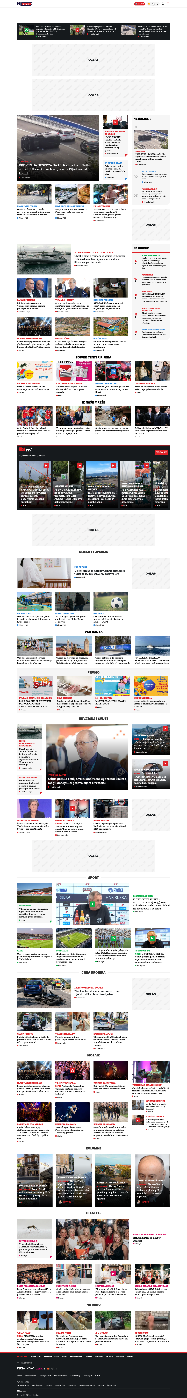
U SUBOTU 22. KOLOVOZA (105, 1124)
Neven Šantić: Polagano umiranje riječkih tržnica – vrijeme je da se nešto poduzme (34, 1194)
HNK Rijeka (42, 36)
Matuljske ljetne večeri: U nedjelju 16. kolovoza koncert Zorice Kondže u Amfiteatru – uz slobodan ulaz (150, 1091)
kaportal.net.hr (60, 1385)
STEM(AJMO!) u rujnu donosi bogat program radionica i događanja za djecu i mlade (108, 306)
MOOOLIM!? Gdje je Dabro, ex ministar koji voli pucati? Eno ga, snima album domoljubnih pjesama (69, 827)
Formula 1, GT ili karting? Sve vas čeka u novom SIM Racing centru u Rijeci (112, 389)
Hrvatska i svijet (94, 34)
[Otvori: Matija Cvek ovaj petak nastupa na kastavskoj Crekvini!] (138, 1105)
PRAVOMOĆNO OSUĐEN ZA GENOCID (115, 133)
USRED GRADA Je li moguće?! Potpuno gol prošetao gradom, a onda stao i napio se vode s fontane (152, 1339)
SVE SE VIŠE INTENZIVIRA (28, 820)
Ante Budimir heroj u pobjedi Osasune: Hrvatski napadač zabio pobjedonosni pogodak (34, 431)
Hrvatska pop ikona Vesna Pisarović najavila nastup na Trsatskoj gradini (69, 1130)
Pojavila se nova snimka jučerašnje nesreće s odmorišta (71, 1038)
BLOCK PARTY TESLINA (27, 206)
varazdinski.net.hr (37, 1385)
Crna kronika (144, 36)
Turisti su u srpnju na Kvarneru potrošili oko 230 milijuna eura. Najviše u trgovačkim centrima (72, 660)
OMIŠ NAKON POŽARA (144, 735)
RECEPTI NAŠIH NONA (104, 1286)
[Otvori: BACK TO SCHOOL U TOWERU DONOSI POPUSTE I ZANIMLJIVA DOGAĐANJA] (36, 686)
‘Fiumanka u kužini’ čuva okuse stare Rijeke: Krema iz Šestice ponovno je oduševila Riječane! (111, 1292)
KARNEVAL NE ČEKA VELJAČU (30, 1124)
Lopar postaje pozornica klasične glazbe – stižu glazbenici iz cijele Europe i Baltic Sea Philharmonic (33, 344)
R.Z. (22, 1202)
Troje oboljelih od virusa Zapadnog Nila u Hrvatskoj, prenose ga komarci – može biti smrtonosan (33, 1248)
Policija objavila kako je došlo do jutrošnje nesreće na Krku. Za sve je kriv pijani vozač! (34, 1040)
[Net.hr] (21, 1368)
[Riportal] (24, 4)
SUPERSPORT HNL (142, 950)
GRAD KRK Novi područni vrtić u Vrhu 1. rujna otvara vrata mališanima (110, 344)
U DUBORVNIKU (141, 1332)
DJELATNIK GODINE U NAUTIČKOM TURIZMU (132, 485)
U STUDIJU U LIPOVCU (64, 820)
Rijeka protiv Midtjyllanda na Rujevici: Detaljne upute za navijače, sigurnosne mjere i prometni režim (71, 957)
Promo (21, 393)
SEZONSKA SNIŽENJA (143, 698)
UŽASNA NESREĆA (25, 1033)
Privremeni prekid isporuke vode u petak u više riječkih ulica (115, 170)
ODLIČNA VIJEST (101, 338)
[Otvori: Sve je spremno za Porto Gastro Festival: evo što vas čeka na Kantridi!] (72, 194)
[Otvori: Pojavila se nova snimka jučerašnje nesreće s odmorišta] (72, 1021)
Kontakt (97, 1376)
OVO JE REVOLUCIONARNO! (147, 769)
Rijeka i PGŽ (111, 177)
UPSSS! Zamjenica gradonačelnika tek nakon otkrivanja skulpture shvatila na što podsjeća (33, 1340)
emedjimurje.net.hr (23, 1385)
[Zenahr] (40, 1368)
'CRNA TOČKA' (25, 161)
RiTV (24, 505)
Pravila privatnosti (45, 1376)
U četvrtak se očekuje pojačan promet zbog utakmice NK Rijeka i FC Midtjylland (34, 956)
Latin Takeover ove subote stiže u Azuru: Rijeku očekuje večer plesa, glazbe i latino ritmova (34, 1292)
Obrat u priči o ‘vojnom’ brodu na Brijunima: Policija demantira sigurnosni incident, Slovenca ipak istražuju (99, 258)
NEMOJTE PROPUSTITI (65, 613)
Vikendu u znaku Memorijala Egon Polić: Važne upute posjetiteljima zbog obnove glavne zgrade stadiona (33, 912)
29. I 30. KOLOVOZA (103, 698)
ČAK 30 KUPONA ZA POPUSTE (69, 383)
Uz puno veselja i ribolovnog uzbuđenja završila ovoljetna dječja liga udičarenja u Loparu (34, 660)
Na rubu (94, 1305)
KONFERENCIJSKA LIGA (143, 896)
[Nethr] (52, 1368)
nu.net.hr (101, 1385)
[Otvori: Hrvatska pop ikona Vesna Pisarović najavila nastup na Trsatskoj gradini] (72, 1112)
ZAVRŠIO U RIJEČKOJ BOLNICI (88, 987)
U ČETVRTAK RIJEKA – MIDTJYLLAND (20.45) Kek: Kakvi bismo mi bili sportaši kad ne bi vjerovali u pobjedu (151, 904)
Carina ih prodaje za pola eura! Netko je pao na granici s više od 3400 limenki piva (110, 826)
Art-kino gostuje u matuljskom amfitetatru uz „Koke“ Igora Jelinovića (70, 619)
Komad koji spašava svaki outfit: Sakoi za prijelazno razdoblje (151, 388)
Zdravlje (24, 1255)
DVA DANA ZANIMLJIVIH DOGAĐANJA (35, 698)
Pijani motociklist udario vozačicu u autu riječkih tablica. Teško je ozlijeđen (97, 993)
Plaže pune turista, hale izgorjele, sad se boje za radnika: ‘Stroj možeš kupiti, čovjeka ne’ (150, 743)
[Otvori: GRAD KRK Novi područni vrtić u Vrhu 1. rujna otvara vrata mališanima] (111, 326)
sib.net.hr (49, 1385)
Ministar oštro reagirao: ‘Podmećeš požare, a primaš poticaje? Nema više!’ (31, 306)
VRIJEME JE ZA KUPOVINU (28, 383)
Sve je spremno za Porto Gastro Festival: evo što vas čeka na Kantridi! (71, 212)
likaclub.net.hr (111, 1385)
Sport (93, 877)
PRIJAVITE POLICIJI (102, 206)
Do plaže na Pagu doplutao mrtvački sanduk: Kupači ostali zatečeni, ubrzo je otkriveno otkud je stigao (73, 1340)
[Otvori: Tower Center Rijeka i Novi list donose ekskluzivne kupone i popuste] (74, 371)
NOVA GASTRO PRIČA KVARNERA (69, 206)
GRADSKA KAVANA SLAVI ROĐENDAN (149, 1234)
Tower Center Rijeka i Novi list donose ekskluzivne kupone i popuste (71, 389)
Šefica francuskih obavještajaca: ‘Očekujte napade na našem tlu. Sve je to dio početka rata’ (33, 826)
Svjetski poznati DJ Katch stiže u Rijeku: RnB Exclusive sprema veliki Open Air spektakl (151, 1292)
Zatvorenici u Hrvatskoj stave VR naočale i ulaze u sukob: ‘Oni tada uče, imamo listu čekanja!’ (150, 778)
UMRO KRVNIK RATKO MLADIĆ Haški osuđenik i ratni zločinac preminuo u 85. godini (113, 144)
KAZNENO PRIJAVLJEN (103, 1033)
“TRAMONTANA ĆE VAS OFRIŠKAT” (147, 1085)
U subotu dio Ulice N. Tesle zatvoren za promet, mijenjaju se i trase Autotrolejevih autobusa (34, 212)
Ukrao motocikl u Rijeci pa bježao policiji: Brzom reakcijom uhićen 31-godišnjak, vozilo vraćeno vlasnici (110, 1041)
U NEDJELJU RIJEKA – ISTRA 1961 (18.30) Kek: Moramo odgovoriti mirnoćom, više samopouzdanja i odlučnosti (151, 957)
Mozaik (21, 350)
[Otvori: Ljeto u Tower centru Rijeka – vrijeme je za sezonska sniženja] (35, 371)
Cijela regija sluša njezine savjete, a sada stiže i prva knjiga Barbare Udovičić (73, 1292)
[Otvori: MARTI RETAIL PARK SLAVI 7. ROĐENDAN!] (112, 686)
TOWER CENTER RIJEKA (145, 383)
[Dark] (157, 4)
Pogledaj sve (161, 452)
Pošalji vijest (88, 1376)
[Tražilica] (163, 3)
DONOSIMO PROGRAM (103, 300)
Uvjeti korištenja (75, 1376)
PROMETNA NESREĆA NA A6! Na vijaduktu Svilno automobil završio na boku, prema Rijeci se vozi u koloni (152, 30)
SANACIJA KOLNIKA (63, 486)
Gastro (99, 1298)
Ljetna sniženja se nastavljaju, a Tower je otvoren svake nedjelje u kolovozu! (150, 704)
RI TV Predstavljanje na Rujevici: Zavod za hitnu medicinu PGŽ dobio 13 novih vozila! (102, 497)
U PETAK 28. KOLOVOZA (65, 1124)
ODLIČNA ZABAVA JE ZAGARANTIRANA (151, 1286)
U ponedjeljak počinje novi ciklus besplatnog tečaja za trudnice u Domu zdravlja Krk (99, 572)
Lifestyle (93, 1213)
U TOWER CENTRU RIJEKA (106, 383)
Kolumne (93, 1148)
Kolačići (19, 1376)
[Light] (149, 4)
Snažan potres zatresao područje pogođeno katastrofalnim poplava (112, 429)
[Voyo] (30, 1368)
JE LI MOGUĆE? (101, 1332)
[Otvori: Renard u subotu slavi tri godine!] (92, 1239)
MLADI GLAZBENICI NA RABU (29, 338)
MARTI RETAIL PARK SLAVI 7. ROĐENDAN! (110, 702)
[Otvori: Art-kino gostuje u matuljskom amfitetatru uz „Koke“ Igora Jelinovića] (72, 601)
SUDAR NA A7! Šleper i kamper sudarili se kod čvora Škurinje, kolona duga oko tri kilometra (71, 344)
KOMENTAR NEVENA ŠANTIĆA (33, 1185)
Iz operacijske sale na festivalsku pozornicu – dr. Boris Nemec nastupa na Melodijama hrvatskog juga (158, 1123)
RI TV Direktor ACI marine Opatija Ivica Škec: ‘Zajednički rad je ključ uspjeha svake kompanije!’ (134, 495)
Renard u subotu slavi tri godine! (147, 1239)
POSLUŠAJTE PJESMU (155, 1116)
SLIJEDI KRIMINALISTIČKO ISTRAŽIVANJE (94, 252)
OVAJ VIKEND (25, 905)
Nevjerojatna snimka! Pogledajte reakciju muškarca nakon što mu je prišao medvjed (113, 1339)
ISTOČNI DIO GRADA (113, 162)
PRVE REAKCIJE (147, 275)
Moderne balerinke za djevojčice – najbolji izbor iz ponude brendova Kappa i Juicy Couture (74, 704)
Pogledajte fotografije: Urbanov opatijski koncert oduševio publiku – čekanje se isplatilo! (70, 1090)
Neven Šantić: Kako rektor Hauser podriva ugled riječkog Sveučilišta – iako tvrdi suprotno (150, 1190)
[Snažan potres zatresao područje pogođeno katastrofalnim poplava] (113, 416)
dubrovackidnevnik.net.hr (87, 1385)
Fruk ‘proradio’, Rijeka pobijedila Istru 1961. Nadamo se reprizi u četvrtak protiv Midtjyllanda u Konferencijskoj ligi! (111, 954)
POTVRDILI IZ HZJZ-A (28, 1241)
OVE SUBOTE (99, 613)
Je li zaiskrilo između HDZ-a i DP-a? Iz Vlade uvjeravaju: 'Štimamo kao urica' (151, 431)
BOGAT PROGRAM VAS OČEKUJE (31, 1286)
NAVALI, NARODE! (101, 820)
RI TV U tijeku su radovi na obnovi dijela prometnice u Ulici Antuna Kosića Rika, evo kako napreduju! (68, 495)
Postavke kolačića (31, 1376)
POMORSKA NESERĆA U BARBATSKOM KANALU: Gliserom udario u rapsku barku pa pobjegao (152, 660)
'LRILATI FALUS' (24, 1332)
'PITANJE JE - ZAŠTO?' (64, 300)
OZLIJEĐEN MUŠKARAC (65, 1033)
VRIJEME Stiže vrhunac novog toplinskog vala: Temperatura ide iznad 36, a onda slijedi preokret (154, 195)
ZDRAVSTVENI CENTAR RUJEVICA (99, 488)
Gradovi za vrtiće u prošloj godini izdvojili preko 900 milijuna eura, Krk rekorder (33, 619)
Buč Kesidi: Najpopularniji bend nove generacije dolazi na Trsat (109, 1087)
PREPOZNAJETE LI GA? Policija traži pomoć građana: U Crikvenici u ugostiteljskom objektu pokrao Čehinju (110, 213)
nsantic (67, 1202)
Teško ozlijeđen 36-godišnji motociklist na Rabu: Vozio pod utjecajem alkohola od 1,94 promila (112, 660)
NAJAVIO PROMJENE (26, 300)
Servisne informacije (60, 1376)
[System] (153, 4)
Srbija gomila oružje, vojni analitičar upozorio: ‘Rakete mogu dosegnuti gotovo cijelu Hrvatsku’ (72, 306)
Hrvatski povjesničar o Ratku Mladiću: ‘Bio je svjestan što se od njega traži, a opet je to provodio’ (101, 28)
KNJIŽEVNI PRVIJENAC (66, 1286)
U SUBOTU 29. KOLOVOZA (105, 1082)
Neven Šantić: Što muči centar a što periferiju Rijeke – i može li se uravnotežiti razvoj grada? (112, 1192)
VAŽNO (20, 950)
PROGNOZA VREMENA (149, 189)
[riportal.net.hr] (21, 1391)
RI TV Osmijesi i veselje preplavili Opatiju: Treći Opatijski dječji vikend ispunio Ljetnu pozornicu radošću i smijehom (35, 494)
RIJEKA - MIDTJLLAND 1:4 (151, 256)
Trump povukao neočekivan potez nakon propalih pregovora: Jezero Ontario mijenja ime (73, 431)
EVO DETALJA (80, 567)
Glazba (59, 1097)
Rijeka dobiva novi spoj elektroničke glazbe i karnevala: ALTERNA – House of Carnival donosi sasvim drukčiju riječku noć (33, 1132)
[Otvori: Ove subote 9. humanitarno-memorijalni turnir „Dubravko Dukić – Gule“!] (111, 601)
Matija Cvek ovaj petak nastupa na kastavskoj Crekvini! (156, 1106)
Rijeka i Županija (93, 552)
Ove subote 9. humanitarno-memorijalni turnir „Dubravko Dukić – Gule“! (109, 619)
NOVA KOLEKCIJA (64, 698)
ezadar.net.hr (72, 1385)
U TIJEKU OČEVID (62, 338)
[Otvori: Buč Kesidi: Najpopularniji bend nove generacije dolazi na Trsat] (111, 1070)
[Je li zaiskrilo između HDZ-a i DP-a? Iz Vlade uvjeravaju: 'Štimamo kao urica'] (152, 416)
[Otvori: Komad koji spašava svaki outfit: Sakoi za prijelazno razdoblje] (152, 371)
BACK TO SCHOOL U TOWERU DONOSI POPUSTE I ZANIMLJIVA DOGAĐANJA (35, 704)
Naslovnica (22, 1356)
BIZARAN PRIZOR (63, 1332)
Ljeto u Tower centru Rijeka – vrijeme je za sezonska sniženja (33, 388)
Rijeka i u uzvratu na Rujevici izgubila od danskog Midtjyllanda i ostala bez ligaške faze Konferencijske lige (50, 30)
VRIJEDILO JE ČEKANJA (65, 1082)
